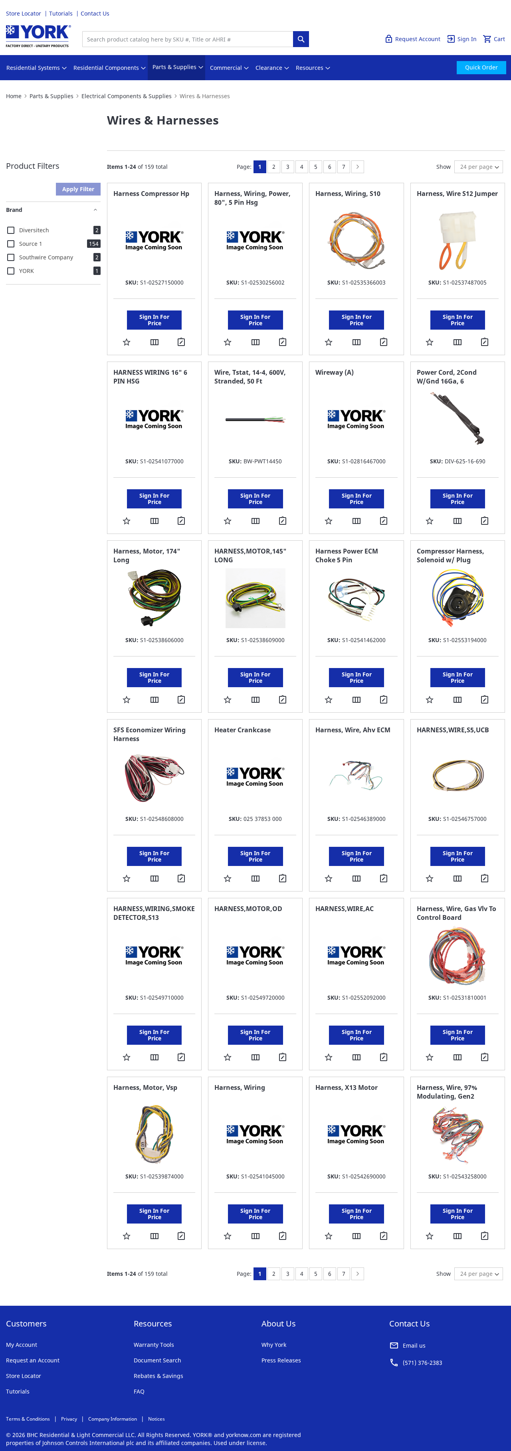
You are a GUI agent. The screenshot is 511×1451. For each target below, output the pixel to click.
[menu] (255, 67)
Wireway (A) (334, 372)
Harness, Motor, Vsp (145, 1087)
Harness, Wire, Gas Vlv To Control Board (456, 913)
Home (14, 96)
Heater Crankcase (242, 730)
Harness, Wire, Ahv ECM (352, 730)
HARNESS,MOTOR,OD (248, 908)
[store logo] (38, 36)
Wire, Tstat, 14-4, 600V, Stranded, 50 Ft (250, 376)
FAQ (139, 1391)
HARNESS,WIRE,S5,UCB (453, 730)
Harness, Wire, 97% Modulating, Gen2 (447, 1092)
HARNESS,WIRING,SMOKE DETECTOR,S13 (154, 913)
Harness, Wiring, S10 (347, 193)
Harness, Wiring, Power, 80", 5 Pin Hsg (252, 198)
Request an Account (32, 1360)
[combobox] (189, 39)
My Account (21, 1344)
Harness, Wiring (239, 1087)
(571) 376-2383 (422, 1362)
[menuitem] (33, 68)
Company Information (112, 1418)
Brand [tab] (14, 209)
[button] (127, 342)
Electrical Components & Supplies (126, 96)
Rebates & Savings (158, 1376)
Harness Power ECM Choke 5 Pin (346, 555)
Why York (273, 1344)
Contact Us (95, 13)
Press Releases (281, 1360)
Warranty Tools (154, 1344)
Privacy (69, 1418)
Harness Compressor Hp (151, 193)
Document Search (157, 1360)
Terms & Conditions (28, 1418)
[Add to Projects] (182, 342)
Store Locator (24, 13)
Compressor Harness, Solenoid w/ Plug (450, 555)
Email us (414, 1345)
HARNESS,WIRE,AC (344, 908)
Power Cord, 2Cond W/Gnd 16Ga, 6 (447, 376)
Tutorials (61, 13)
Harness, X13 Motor (346, 1087)
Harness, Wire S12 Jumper (457, 193)
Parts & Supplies (51, 96)
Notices (156, 1418)
